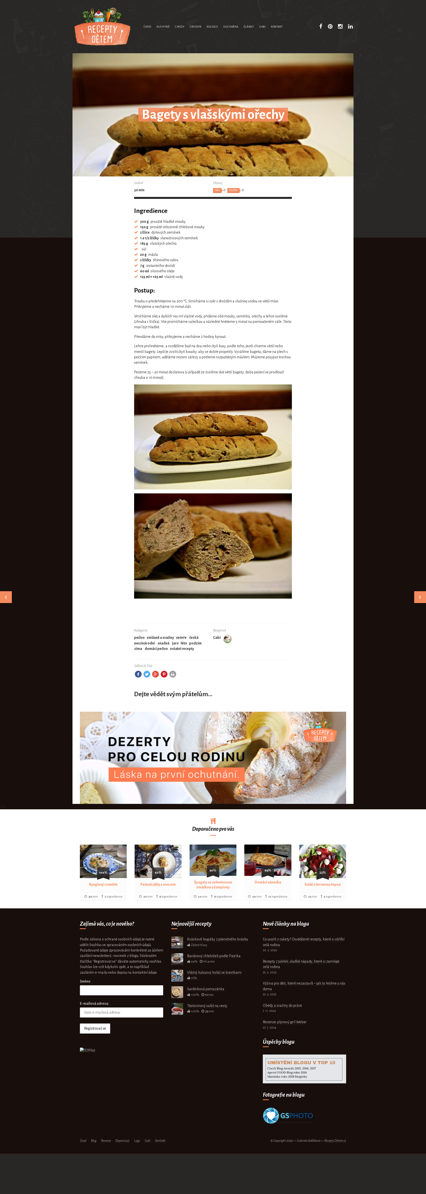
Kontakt (277, 26)
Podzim (195, 643)
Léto (184, 643)
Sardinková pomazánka (205, 989)
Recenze (106, 1140)
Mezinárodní (144, 643)
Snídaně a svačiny (160, 638)
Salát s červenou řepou (322, 884)
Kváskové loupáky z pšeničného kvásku (217, 939)
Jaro (175, 643)
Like (217, 190)
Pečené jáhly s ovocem (158, 884)
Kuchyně (163, 26)
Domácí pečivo (156, 649)
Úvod (147, 26)
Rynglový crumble (103, 884)
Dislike (233, 190)
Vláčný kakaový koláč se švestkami (214, 972)
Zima (138, 649)
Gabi (262, 26)
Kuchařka (230, 26)
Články (249, 26)
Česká (193, 638)
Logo (137, 1140)
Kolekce (212, 26)
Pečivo (139, 638)
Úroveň (195, 26)
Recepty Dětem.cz (335, 1140)
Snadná (163, 643)
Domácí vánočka (268, 882)
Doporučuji (122, 1140)
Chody (180, 26)
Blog (93, 1140)
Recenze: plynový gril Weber (285, 1022)
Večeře (181, 638)
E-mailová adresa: (94, 1003)
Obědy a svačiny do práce (282, 1005)
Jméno (85, 981)
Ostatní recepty (182, 649)
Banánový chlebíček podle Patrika (214, 956)
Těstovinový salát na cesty (207, 1006)
